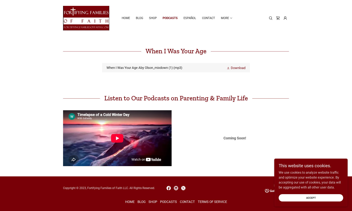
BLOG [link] (139, 18)
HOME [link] (126, 18)
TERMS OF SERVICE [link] (212, 202)
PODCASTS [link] (170, 18)
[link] (86, 18)
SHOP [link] (153, 18)
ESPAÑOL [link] (190, 18)
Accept (311, 197)
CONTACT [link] (208, 18)
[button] (285, 18)
